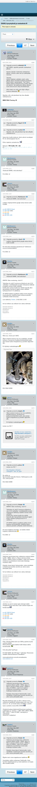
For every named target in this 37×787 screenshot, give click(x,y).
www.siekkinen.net (8, 659)
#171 (33, 271)
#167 (33, 120)
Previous (11, 45)
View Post (25, 65)
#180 (33, 735)
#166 (33, 62)
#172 (33, 333)
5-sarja (28, 18)
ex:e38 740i (6, 210)
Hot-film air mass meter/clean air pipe (25, 432)
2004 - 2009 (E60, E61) (8, 20)
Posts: (9, 57)
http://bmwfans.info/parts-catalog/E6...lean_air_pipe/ (14, 470)
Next (32, 45)
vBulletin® (27, 784)
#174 (33, 462)
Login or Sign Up (30, 1)
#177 (33, 602)
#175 (33, 501)
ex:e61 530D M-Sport (9, 209)
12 (19, 45)
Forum (6, 18)
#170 (33, 236)
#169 (33, 194)
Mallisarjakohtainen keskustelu (17, 18)
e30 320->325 (8, 215)
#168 (33, 168)
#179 (33, 678)
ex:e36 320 (6, 213)
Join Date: (10, 55)
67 (25, 45)
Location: (10, 58)
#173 (33, 408)
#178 (33, 639)
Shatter (13, 299)
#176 (33, 554)
